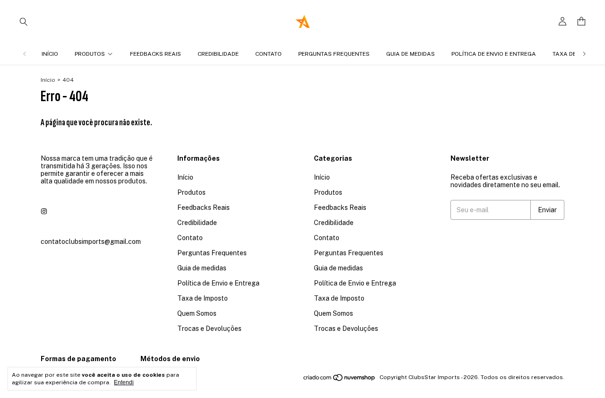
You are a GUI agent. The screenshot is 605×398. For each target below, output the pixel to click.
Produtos (90, 54)
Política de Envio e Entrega (493, 54)
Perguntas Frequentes (334, 54)
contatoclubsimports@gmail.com (91, 241)
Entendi (124, 382)
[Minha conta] (562, 21)
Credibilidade (218, 54)
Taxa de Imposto (202, 298)
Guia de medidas (410, 54)
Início (50, 54)
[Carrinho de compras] (581, 21)
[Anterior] (24, 54)
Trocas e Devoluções (209, 328)
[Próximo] (584, 54)
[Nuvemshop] (339, 379)
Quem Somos (196, 313)
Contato (268, 54)
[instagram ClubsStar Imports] (44, 211)
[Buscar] (23, 21)
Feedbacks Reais (155, 54)
